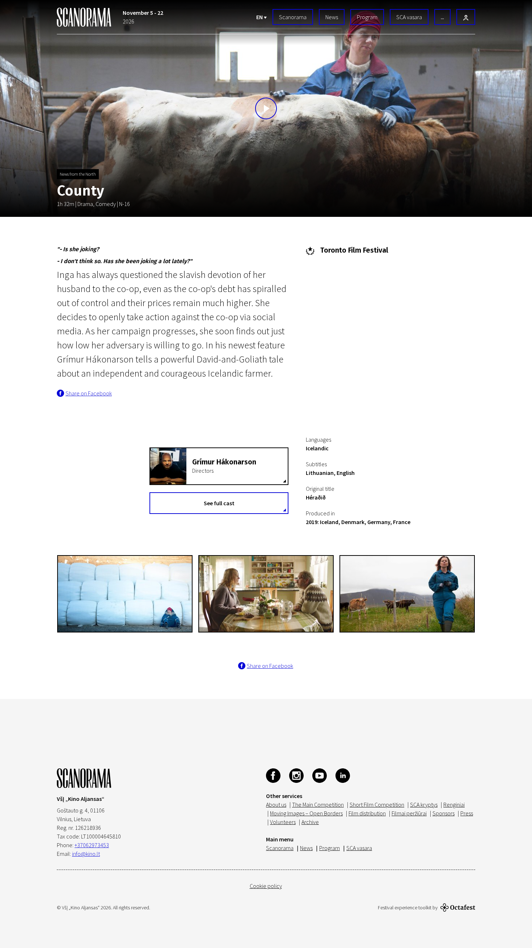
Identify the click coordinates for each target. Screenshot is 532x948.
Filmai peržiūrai (409, 813)
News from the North (78, 174)
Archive (310, 821)
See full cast (219, 503)
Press (466, 813)
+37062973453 (92, 845)
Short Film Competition (377, 804)
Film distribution (367, 813)
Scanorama (293, 17)
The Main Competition (318, 804)
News (331, 17)
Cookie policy (266, 885)
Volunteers (283, 821)
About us (276, 804)
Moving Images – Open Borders (306, 813)
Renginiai (454, 804)
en (260, 17)
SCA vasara (409, 17)
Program (367, 17)
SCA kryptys (424, 804)
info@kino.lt (86, 853)
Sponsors (443, 813)
